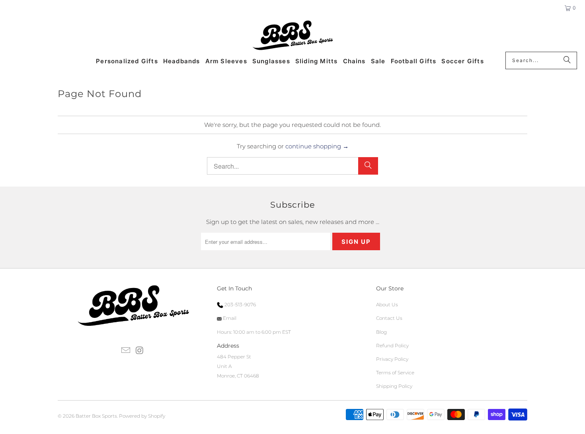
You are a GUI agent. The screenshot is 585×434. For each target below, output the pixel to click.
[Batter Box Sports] (292, 36)
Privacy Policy (392, 359)
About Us (387, 304)
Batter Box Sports (96, 416)
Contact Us (389, 318)
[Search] (567, 60)
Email (229, 318)
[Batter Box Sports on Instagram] (140, 351)
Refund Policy (392, 345)
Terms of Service (395, 373)
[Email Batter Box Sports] (126, 351)
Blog (381, 332)
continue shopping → (317, 146)
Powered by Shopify (142, 416)
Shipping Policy (394, 386)
